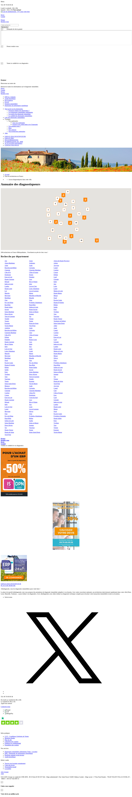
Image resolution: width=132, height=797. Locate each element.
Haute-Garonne (9, 279)
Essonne (7, 323)
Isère (30, 284)
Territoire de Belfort (60, 321)
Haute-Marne (58, 293)
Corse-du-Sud (33, 397)
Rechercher (5, 27)
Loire (55, 286)
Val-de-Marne (9, 326)
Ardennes (32, 263)
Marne (31, 293)
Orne (30, 300)
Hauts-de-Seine (33, 323)
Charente (7, 270)
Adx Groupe (5, 772)
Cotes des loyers (10, 765)
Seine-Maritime (9, 312)
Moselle (31, 298)
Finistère (31, 277)
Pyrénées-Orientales (60, 416)
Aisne (31, 261)
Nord (55, 298)
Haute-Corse (33, 339)
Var (30, 316)
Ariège (56, 263)
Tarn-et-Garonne (10, 316)
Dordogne (8, 275)
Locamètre (8, 768)
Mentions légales (10, 738)
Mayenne (7, 295)
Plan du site (8, 740)
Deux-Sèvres (9, 314)
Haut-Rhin (32, 305)
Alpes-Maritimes (10, 263)
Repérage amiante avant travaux (14, 755)
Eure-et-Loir (8, 277)
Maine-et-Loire (58, 291)
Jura (55, 284)
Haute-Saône (9, 307)
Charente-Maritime (35, 270)
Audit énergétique (10, 757)
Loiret (55, 288)
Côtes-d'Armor (33, 272)
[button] (71, 236)
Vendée (7, 319)
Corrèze (56, 270)
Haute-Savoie (33, 309)
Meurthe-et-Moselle (35, 295)
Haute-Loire (8, 288)
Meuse (56, 295)
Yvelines (56, 312)
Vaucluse (56, 316)
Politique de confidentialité (13, 743)
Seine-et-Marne (33, 312)
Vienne (31, 319)
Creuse (56, 272)
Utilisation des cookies (11, 741)
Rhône (56, 305)
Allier (55, 326)
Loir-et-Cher (33, 286)
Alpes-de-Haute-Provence (61, 261)
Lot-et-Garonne (34, 291)
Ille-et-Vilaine (33, 282)
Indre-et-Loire (9, 284)
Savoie (7, 309)
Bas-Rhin (7, 305)
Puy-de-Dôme (9, 302)
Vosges (7, 321)
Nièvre (56, 358)
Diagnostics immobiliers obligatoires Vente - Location (21, 751)
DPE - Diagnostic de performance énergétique (19, 753)
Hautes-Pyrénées (59, 302)
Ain (6, 261)
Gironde (56, 279)
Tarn (55, 314)
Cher (30, 333)
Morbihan (8, 298)
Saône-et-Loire (33, 307)
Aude (30, 265)
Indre (55, 282)
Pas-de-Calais (58, 300)
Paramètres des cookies (12, 745)
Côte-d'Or (8, 272)
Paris (55, 309)
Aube (6, 265)
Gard (55, 277)
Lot (6, 291)
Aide (2, 774)
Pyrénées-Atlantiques (35, 302)
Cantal (56, 268)
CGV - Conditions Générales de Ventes (17, 736)
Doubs (31, 275)
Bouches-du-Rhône (11, 268)
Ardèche (7, 328)
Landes (7, 286)
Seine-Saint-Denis (59, 323)
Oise (6, 300)
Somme (31, 314)
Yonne (31, 321)
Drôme (56, 275)
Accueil (7, 174)
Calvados (32, 268)
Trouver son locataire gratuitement (15, 763)
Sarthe (55, 307)
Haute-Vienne (58, 319)
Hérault (7, 282)
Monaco (7, 386)
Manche (7, 293)
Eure (30, 337)
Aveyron (56, 265)
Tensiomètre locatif (10, 767)
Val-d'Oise (32, 326)
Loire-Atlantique (34, 288)
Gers (30, 279)
